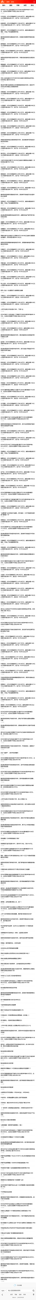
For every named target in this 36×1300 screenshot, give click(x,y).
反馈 (20, 1289)
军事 (18, 5)
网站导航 (34, 2)
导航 (16, 1289)
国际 (10, 5)
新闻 (8, 2)
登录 (24, 1289)
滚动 (12, 2)
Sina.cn (14, 1292)
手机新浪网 (2, 2)
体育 (25, 5)
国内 (3, 5)
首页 (11, 1289)
